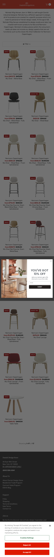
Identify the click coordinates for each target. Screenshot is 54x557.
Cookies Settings (27, 538)
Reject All (27, 545)
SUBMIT (40, 287)
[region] (27, 539)
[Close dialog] (51, 261)
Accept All (27, 552)
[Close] (50, 525)
